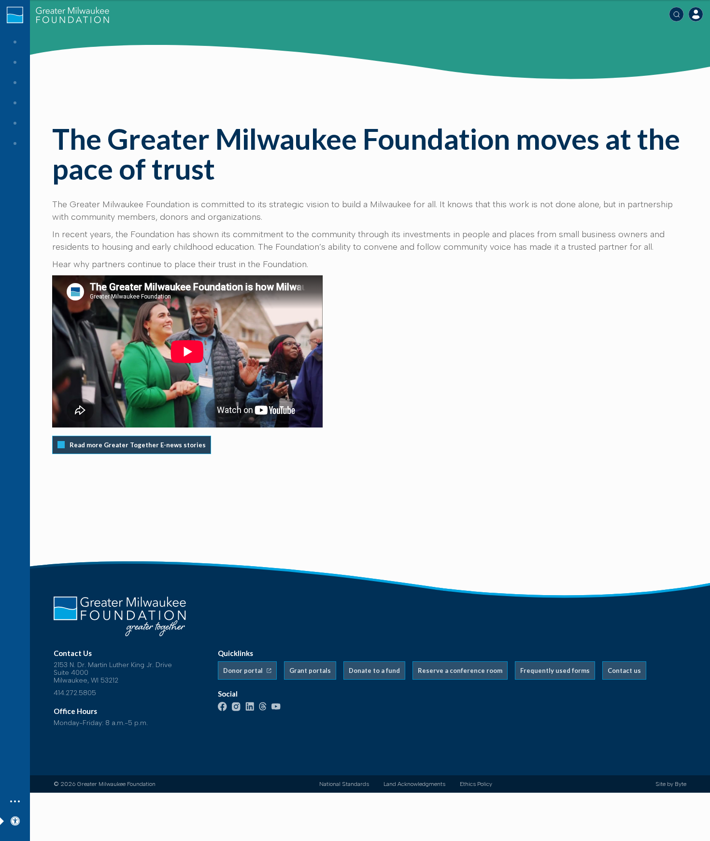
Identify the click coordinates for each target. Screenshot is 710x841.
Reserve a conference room (460, 670)
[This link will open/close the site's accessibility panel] (15, 819)
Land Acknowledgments (414, 784)
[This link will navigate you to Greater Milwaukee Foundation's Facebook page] (222, 709)
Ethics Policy (476, 784)
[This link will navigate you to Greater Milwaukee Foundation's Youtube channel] (276, 707)
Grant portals (310, 670)
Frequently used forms (555, 670)
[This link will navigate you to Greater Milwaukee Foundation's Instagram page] (236, 709)
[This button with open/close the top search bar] (676, 14)
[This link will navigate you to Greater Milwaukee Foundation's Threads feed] (263, 709)
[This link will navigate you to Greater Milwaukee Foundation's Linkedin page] (249, 709)
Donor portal (243, 670)
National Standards (344, 784)
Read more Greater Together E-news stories (138, 445)
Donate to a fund (374, 670)
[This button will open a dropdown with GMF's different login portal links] (695, 14)
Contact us (624, 670)
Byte (680, 784)
